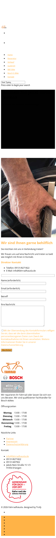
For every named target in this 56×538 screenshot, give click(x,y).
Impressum (11, 441)
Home (9, 517)
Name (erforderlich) (10, 280)
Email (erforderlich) (10, 288)
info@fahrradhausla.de (17, 456)
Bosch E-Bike (12, 531)
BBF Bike (10, 528)
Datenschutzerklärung (17, 444)
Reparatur (11, 520)
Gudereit (10, 525)
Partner (10, 438)
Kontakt (11, 77)
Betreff (4, 296)
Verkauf (10, 522)
